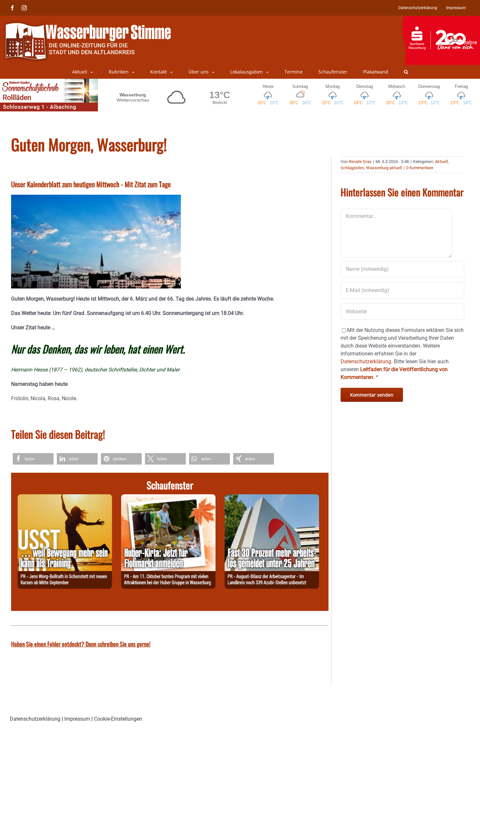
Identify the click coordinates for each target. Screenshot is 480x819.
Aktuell (441, 161)
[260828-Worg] (65, 498)
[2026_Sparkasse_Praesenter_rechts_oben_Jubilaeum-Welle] (441, 19)
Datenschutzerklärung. (366, 361)
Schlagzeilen (352, 167)
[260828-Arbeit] (272, 498)
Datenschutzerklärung (35, 719)
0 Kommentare (419, 167)
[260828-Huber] (168, 498)
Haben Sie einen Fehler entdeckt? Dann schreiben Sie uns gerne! (81, 644)
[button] (406, 71)
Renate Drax (360, 161)
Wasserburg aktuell (384, 167)
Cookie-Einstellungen (118, 719)
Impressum (77, 719)
